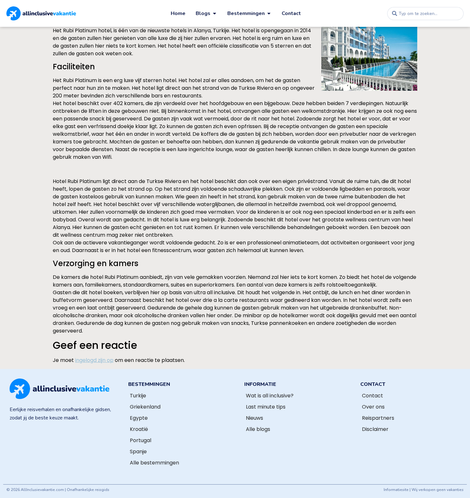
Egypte (139, 418)
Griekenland (145, 406)
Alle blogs (258, 429)
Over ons (373, 406)
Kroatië (139, 429)
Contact (372, 395)
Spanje (138, 451)
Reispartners (378, 418)
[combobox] (425, 13)
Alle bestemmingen (154, 462)
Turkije (138, 395)
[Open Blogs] (214, 13)
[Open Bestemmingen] (268, 13)
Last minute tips (266, 406)
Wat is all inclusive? (270, 395)
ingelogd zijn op (94, 360)
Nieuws (254, 418)
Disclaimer (375, 429)
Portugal (140, 440)
